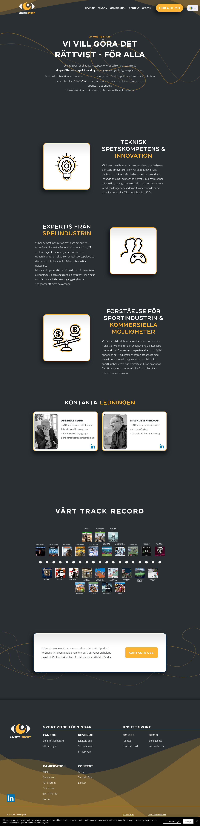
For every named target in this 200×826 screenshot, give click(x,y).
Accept (188, 821)
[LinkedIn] (11, 798)
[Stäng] (196, 821)
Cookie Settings (172, 821)
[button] (146, 8)
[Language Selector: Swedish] (192, 8)
